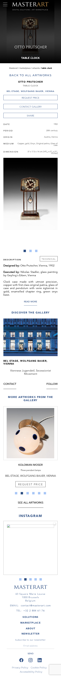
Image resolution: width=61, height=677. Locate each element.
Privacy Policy (20, 667)
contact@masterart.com (36, 605)
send (31, 653)
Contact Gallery (30, 106)
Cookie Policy (39, 667)
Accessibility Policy (31, 672)
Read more (30, 302)
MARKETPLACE (30, 622)
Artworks (36, 68)
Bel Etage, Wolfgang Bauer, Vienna (31, 91)
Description (12, 259)
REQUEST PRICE (30, 97)
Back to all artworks (30, 75)
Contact (9, 384)
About (30, 628)
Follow (52, 384)
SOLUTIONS (30, 616)
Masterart (13, 68)
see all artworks (30, 502)
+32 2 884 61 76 (34, 610)
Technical (49, 259)
